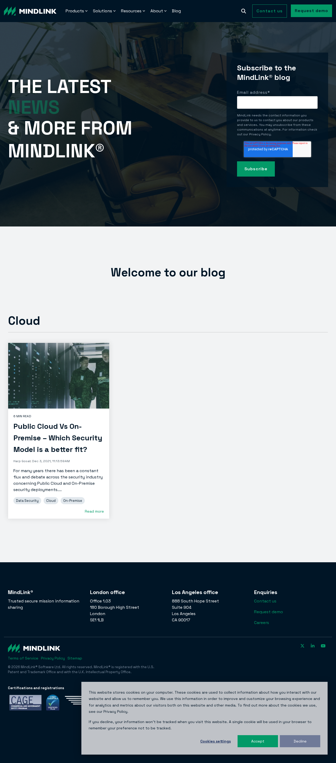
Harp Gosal (21, 461)
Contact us (269, 11)
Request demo (311, 10)
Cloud (51, 500)
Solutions (102, 11)
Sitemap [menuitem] (74, 658)
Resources (131, 11)
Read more (94, 511)
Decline (300, 741)
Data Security (27, 500)
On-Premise (72, 500)
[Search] (243, 11)
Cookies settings (215, 741)
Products (75, 11)
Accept (257, 741)
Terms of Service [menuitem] (23, 658)
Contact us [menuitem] (265, 601)
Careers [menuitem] (261, 622)
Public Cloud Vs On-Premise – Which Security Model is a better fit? (57, 437)
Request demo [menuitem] (268, 612)
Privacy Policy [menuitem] (53, 658)
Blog (176, 11)
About (156, 11)
